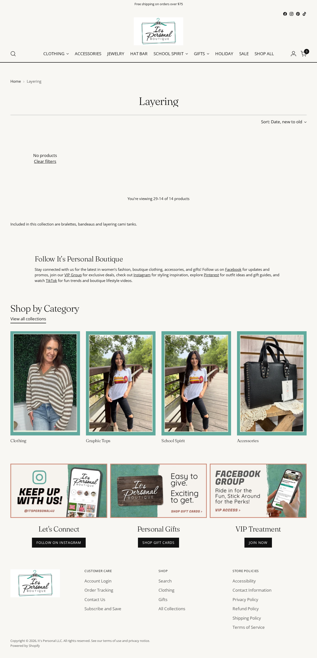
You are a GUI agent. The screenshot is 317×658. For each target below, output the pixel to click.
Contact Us (94, 599)
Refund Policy (246, 608)
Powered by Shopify (25, 645)
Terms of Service (249, 627)
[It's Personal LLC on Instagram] (291, 14)
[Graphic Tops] (121, 383)
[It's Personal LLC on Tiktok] (304, 14)
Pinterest (211, 274)
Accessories (248, 440)
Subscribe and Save (102, 608)
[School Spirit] (196, 383)
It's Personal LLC (50, 640)
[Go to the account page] (293, 54)
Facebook (233, 269)
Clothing (18, 440)
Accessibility (244, 581)
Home (15, 81)
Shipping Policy (247, 618)
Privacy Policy (245, 599)
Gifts (162, 599)
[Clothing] (45, 383)
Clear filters (45, 161)
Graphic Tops (98, 440)
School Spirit (173, 440)
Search (165, 581)
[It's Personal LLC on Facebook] (285, 14)
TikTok (51, 280)
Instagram (142, 274)
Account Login (97, 581)
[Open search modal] (13, 54)
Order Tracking (98, 590)
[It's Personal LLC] (158, 31)
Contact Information (252, 590)
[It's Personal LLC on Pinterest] (298, 14)
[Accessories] (272, 383)
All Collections (171, 608)
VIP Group (73, 274)
